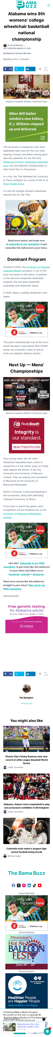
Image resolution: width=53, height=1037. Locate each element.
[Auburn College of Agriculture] (26, 615)
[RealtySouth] (26, 435)
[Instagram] (24, 885)
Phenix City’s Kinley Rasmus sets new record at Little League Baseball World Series (27, 760)
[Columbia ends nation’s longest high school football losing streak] (26, 831)
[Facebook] (13, 885)
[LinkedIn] (29, 885)
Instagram (38, 574)
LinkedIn (25, 574)
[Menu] (48, 5)
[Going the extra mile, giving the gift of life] (26, 123)
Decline (33, 1032)
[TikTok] (34, 885)
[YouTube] (39, 885)
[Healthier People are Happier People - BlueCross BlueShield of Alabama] (26, 990)
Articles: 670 (26, 704)
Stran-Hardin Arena (13, 183)
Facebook (14, 574)
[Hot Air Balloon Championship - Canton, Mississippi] (26, 217)
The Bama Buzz (26, 873)
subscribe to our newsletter (24, 244)
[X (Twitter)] (18, 885)
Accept (20, 1032)
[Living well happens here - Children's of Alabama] (26, 319)
